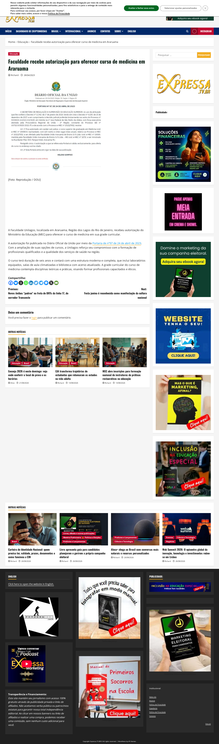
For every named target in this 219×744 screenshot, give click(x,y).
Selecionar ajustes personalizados (180, 8)
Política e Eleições (93, 537)
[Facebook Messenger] (46, 283)
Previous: (38, 293)
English (132, 31)
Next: (115, 293)
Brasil (55, 31)
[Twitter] (36, 283)
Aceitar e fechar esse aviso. (141, 8)
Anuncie (91, 31)
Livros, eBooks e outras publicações (78, 533)
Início (8, 31)
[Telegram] (41, 283)
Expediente (153, 708)
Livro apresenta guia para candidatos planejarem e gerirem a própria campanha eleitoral (82, 553)
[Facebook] (10, 283)
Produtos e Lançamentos (74, 541)
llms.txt (208, 724)
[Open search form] (187, 31)
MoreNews (122, 741)
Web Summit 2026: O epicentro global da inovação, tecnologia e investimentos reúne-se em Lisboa (186, 553)
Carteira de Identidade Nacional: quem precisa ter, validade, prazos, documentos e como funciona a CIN (31, 553)
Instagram (206, 31)
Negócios (170, 541)
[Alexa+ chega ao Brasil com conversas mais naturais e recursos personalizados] (135, 529)
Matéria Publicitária (72, 537)
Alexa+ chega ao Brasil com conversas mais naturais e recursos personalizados (135, 551)
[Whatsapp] (26, 283)
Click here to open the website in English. (31, 584)
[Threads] (21, 283)
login (34, 317)
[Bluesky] (16, 283)
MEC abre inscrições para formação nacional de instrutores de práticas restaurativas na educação (121, 375)
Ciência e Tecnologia (124, 541)
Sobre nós (152, 697)
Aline (12, 383)
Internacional (73, 31)
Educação (14, 54)
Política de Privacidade (157, 704)
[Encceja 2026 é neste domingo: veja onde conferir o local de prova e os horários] (30, 352)
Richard (15, 75)
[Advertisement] (77, 207)
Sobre (118, 31)
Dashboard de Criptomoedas (31, 31)
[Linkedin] (31, 283)
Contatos (105, 31)
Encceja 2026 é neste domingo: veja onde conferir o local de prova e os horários (27, 375)
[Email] (56, 283)
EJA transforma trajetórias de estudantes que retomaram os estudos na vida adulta (76, 375)
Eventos (169, 537)
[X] (51, 283)
